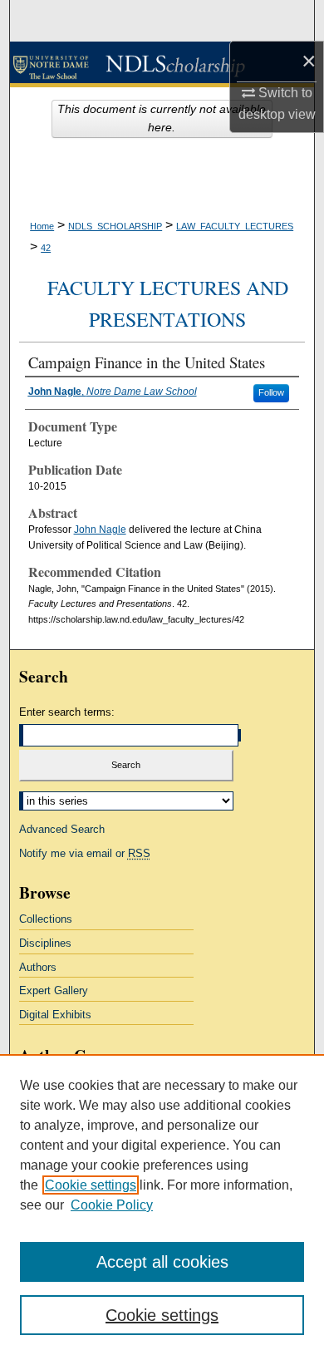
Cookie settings (90, 1185)
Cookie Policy (112, 1205)
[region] (162, 1204)
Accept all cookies (162, 1262)
